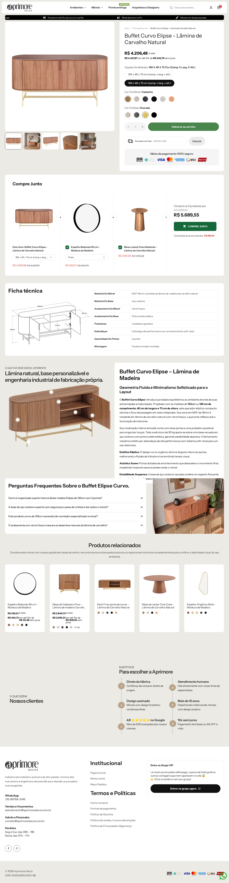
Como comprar (99, 802)
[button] (108, 76)
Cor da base (137, 107)
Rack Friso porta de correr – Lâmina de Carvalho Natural (113, 606)
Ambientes (76, 7)
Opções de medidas (160, 67)
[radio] (9, 625)
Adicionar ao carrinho (183, 126)
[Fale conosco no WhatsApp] (223, 876)
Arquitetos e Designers (145, 7)
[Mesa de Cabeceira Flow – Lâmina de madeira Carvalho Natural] (69, 583)
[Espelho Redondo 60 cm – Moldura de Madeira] (25, 583)
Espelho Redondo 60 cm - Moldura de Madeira (85, 249)
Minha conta (97, 778)
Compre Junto (197, 226)
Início (127, 28)
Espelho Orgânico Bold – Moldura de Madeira (201, 606)
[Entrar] (211, 7)
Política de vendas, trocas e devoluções (112, 820)
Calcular (197, 141)
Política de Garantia (101, 814)
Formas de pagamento (103, 808)
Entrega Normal (140, 28)
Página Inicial (98, 772)
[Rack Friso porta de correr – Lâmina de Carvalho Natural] (114, 583)
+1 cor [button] (77, 627)
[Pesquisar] (171, 7)
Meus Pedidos (98, 784)
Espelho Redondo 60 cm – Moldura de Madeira (23, 606)
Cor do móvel (139, 92)
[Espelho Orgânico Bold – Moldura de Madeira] (204, 583)
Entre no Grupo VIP (162, 765)
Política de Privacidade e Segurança (111, 826)
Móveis (96, 7)
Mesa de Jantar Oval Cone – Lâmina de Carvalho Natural (158, 606)
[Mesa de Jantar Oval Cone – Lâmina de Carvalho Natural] (159, 583)
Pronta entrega (117, 7)
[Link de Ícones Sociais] (8, 848)
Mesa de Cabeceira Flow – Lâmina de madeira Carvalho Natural (69, 606)
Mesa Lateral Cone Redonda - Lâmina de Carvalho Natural (140, 249)
